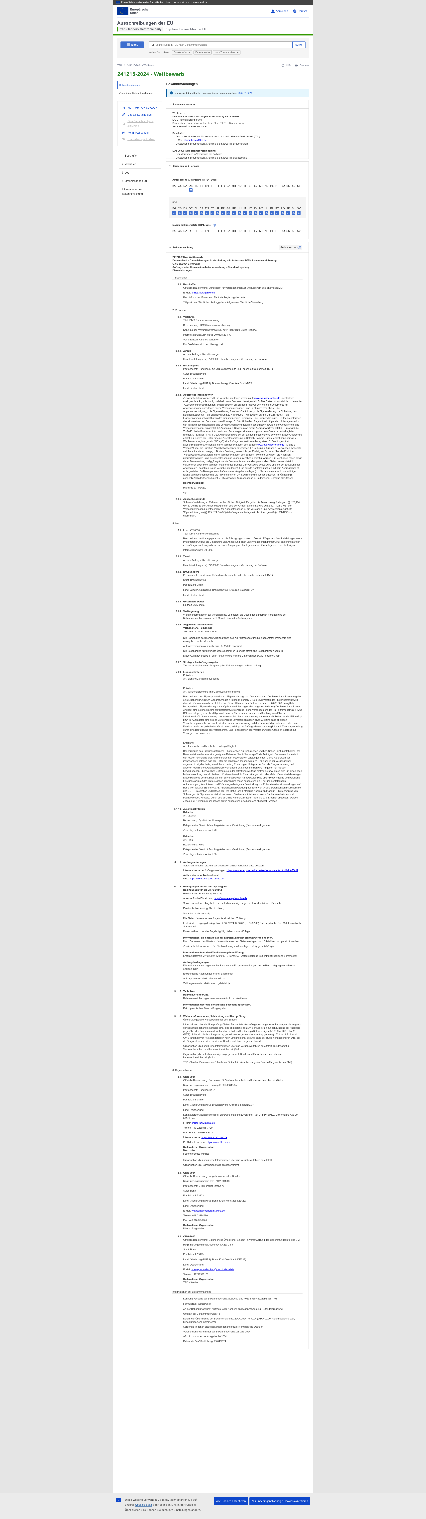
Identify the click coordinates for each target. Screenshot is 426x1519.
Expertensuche (202, 52)
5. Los (125, 172)
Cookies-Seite (143, 1504)
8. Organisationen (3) (134, 181)
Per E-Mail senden (138, 132)
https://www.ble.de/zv (218, 1142)
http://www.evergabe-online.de (230, 898)
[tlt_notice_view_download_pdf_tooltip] (174, 213)
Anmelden (282, 11)
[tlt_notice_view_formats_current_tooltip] (299, 247)
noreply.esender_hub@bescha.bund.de (213, 1269)
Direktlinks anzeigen (139, 114)
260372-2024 (245, 93)
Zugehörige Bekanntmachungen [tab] (136, 93)
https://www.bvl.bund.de (214, 1137)
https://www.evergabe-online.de (206, 878)
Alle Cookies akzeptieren (231, 1501)
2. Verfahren (129, 164)
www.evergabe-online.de (266, 398)
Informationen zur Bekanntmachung (132, 191)
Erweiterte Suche (182, 52)
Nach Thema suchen (225, 52)
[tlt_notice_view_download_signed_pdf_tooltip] (191, 190)
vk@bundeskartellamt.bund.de (208, 1210)
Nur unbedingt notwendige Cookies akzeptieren (280, 1501)
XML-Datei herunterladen (142, 108)
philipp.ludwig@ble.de (195, 140)
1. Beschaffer (129, 155)
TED (119, 65)
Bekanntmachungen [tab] (129, 85)
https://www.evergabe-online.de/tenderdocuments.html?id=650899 (262, 870)
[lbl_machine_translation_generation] (214, 225)
